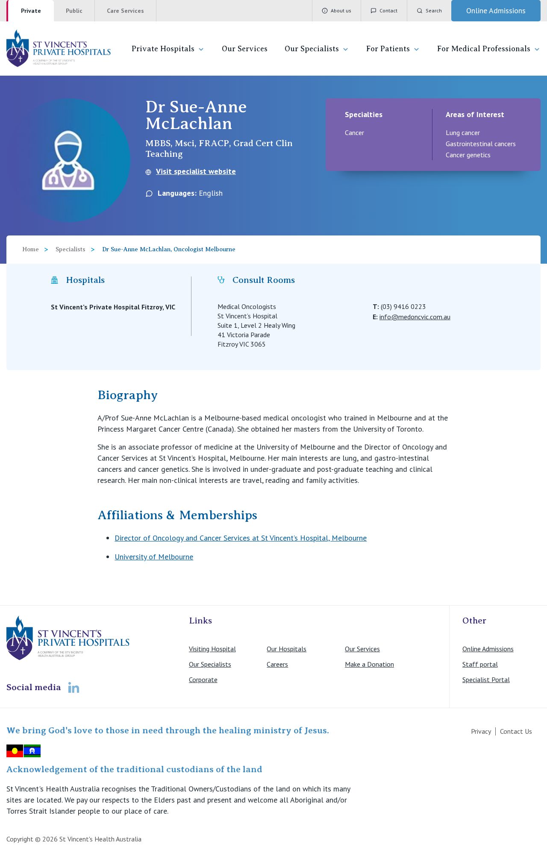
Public (74, 11)
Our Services (245, 48)
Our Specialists (312, 48)
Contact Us (516, 731)
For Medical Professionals (483, 48)
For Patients (388, 48)
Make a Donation (369, 664)
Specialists (70, 249)
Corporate (203, 679)
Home (30, 249)
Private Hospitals (163, 48)
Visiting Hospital (212, 648)
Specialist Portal (486, 679)
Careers (277, 664)
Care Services (125, 11)
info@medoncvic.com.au (414, 316)
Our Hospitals (286, 648)
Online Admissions (488, 648)
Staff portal (480, 664)
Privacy (481, 731)
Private (31, 11)
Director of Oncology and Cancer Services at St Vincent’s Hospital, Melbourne (241, 538)
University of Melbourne (154, 557)
